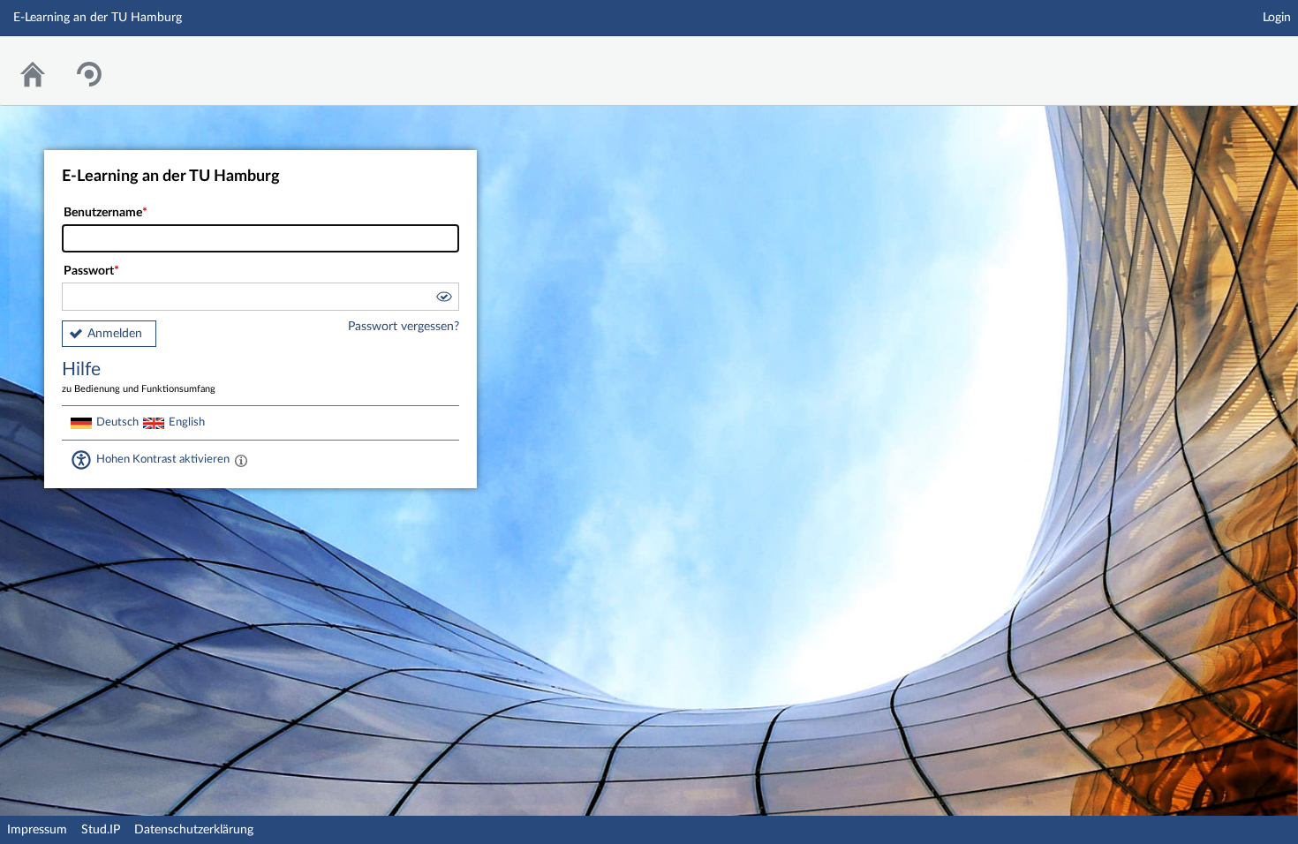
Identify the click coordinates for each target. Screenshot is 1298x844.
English (187, 422)
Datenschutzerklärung (193, 830)
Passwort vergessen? (403, 326)
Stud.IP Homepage (1230, 59)
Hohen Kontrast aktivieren (163, 459)
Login (1277, 17)
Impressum (37, 830)
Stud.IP (100, 830)
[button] (443, 299)
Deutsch (117, 422)
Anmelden (114, 334)
